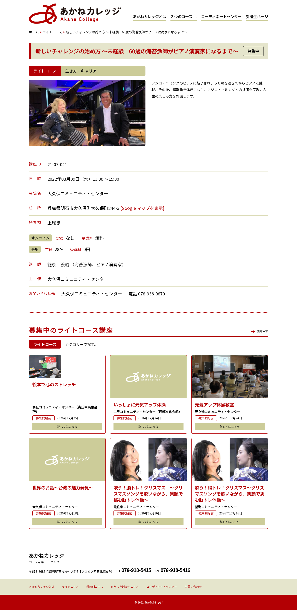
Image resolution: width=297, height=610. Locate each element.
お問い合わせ (193, 587)
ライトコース (70, 587)
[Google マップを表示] (142, 208)
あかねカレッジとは (149, 16)
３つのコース (181, 16)
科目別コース (94, 587)
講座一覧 (262, 331)
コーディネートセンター (221, 16)
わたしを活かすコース (125, 587)
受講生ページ (257, 16)
